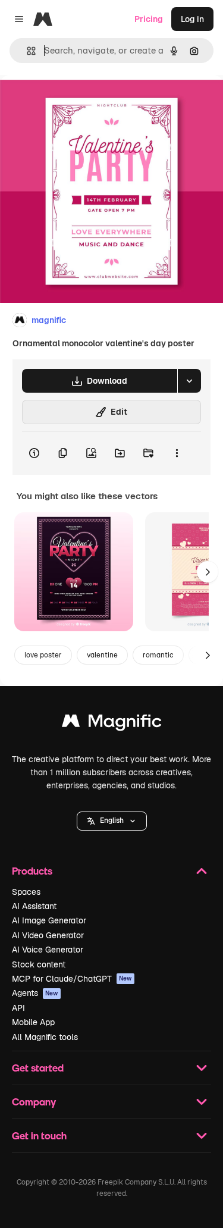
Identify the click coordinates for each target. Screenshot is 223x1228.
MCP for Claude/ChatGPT (72, 978)
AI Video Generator (48, 935)
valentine (102, 655)
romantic (158, 655)
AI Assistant (34, 906)
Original (76, 102)
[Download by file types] (189, 381)
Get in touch (39, 1135)
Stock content (38, 964)
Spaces (26, 891)
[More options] (177, 453)
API (18, 1008)
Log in (192, 19)
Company (34, 1101)
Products (32, 870)
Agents (35, 993)
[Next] (207, 571)
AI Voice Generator (47, 949)
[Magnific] (112, 724)
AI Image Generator (49, 920)
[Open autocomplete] (26, 50)
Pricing (148, 19)
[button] (112, 821)
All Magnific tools (45, 1037)
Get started (38, 1067)
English (112, 820)
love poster (43, 655)
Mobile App (33, 1022)
